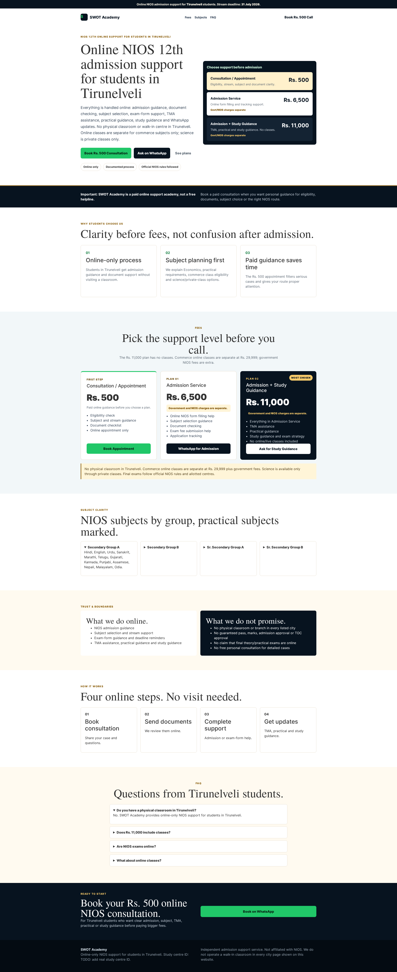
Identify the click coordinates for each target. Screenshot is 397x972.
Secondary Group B (163, 547)
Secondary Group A (104, 547)
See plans (183, 153)
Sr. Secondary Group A (225, 547)
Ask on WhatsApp (152, 153)
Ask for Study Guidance (278, 449)
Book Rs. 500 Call (299, 17)
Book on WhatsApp (258, 911)
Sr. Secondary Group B (285, 547)
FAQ (213, 17)
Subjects (201, 17)
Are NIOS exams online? (136, 846)
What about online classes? (139, 860)
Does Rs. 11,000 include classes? (143, 832)
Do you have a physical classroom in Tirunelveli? (156, 810)
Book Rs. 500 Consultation (106, 153)
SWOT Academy (100, 16)
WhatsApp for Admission (198, 449)
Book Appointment (118, 449)
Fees (188, 17)
